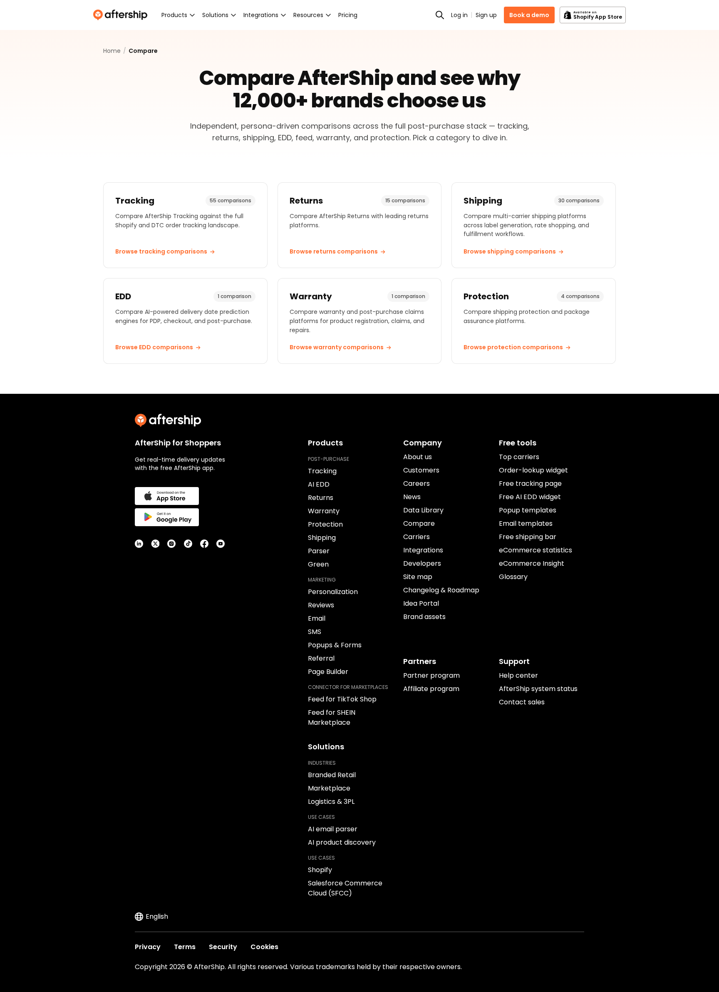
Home (112, 51)
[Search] (440, 15)
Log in (459, 15)
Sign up (486, 15)
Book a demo (529, 15)
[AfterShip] (122, 15)
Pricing (347, 15)
